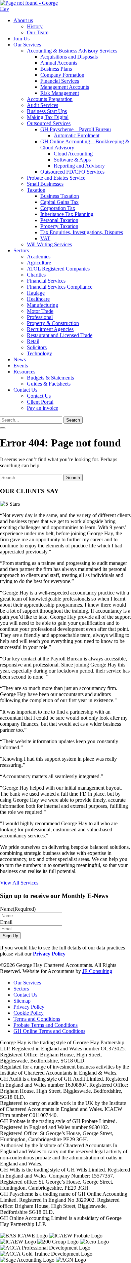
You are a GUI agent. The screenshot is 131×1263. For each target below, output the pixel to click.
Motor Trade (40, 311)
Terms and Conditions (36, 1019)
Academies (38, 256)
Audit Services (42, 105)
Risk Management (59, 93)
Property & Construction (53, 323)
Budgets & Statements (50, 378)
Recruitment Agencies (50, 329)
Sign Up (10, 935)
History (35, 26)
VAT (45, 238)
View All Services (19, 883)
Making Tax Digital (48, 117)
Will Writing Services (49, 244)
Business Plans (56, 69)
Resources (24, 371)
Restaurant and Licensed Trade (59, 335)
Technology (39, 353)
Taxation (36, 190)
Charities (36, 275)
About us (23, 20)
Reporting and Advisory (79, 166)
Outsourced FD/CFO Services (72, 172)
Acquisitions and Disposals (69, 57)
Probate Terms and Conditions (45, 1025)
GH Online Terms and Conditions (49, 1031)
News (19, 359)
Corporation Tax (57, 208)
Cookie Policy (28, 1013)
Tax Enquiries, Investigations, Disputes (81, 232)
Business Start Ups (47, 111)
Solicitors (37, 347)
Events (20, 365)
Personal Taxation (59, 220)
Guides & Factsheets (49, 384)
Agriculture (39, 262)
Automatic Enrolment (76, 135)
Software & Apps (72, 160)
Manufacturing (42, 305)
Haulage (36, 293)
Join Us (21, 38)
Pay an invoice (42, 408)
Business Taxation (59, 196)
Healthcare (38, 299)
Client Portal (40, 402)
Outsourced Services (49, 123)
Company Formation (62, 75)
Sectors (21, 250)
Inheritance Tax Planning (66, 214)
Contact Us (25, 390)
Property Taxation (59, 226)
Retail (33, 341)
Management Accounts (64, 87)
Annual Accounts (58, 63)
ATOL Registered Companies (58, 269)
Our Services (27, 44)
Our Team (37, 32)
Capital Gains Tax (59, 202)
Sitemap (22, 1001)
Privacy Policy (49, 954)
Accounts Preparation (50, 99)
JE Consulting (97, 971)
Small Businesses (45, 184)
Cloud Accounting (73, 153)
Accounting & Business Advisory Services (72, 50)
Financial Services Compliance (59, 287)
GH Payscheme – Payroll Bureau (75, 129)
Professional (40, 317)
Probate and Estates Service (56, 178)
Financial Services (59, 81)
